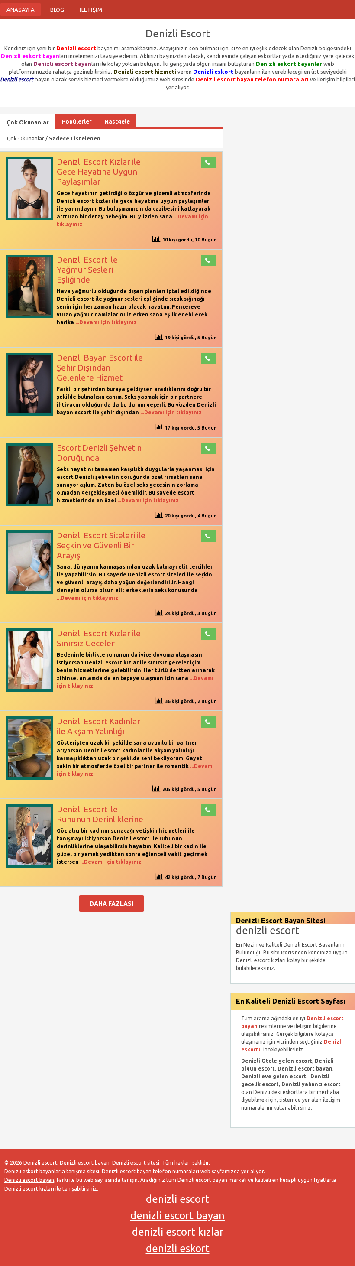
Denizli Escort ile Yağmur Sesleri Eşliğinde (87, 269)
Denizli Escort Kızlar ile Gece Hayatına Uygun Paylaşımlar (99, 171)
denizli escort (177, 1199)
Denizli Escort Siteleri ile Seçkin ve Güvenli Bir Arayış (101, 545)
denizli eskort (178, 1248)
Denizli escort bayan (29, 1180)
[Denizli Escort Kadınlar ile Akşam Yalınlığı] (29, 778)
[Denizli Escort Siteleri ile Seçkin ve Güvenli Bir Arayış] (29, 592)
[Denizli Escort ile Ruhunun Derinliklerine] (29, 866)
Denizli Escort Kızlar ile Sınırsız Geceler (99, 638)
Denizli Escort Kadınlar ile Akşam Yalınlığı (98, 726)
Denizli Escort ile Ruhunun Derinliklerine (100, 814)
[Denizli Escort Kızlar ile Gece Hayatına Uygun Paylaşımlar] (29, 218)
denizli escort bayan (177, 1215)
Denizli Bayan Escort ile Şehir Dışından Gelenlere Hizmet (100, 367)
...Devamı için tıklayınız (105, 322)
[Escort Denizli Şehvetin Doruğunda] (29, 504)
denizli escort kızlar (177, 1232)
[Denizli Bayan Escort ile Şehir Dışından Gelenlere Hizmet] (29, 414)
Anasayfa (20, 10)
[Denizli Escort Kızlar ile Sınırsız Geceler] (29, 690)
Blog (57, 10)
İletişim (91, 10)
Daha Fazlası (111, 903)
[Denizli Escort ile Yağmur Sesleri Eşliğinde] (29, 316)
